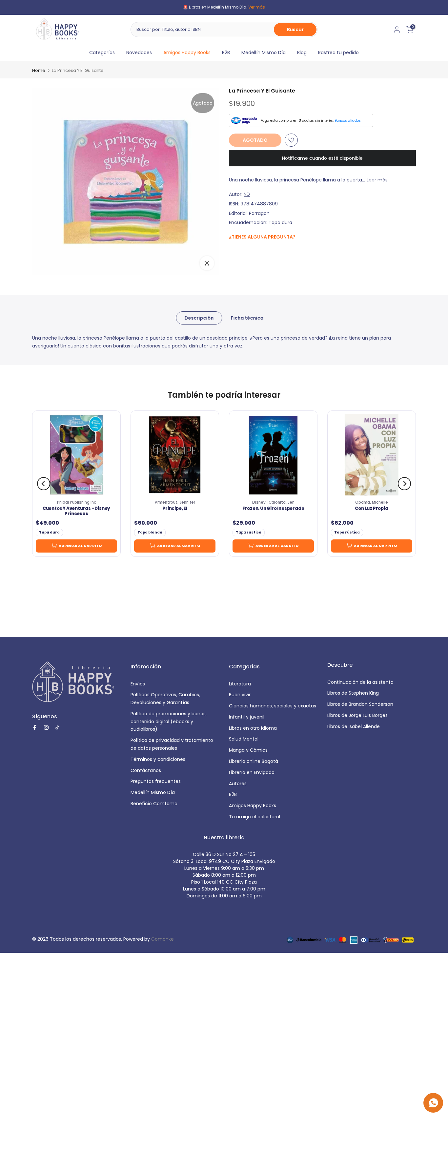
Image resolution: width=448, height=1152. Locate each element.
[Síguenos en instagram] (245, 251)
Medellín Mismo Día (263, 52)
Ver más (256, 7)
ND (247, 194)
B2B (226, 52)
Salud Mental (243, 739)
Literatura (240, 684)
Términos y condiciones (158, 759)
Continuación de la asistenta (360, 682)
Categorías (102, 52)
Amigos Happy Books (187, 52)
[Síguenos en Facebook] (232, 251)
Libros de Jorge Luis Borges (357, 715)
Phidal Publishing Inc (76, 502)
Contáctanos (146, 770)
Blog (302, 52)
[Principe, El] (174, 454)
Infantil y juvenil (246, 717)
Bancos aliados (348, 120)
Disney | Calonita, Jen (273, 502)
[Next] (404, 483)
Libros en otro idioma (253, 728)
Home (38, 70)
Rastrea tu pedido (338, 52)
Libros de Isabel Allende (353, 726)
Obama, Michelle (371, 502)
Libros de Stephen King (353, 693)
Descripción (199, 318)
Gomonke (162, 939)
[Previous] (43, 483)
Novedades (139, 52)
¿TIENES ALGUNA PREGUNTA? (262, 237)
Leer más (377, 180)
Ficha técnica (247, 318)
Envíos (138, 684)
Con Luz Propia (371, 508)
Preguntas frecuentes (156, 781)
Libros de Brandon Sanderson (360, 704)
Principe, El (174, 508)
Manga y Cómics (248, 750)
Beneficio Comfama (154, 803)
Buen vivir (240, 694)
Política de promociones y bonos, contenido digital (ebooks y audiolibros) (169, 721)
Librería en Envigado (252, 772)
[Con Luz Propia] (371, 454)
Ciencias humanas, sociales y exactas (272, 705)
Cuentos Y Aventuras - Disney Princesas (77, 511)
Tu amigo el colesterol (254, 816)
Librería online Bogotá (253, 761)
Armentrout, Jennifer (175, 502)
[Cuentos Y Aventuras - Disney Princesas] (76, 454)
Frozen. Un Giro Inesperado (273, 508)
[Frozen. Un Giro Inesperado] (273, 454)
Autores (238, 783)
